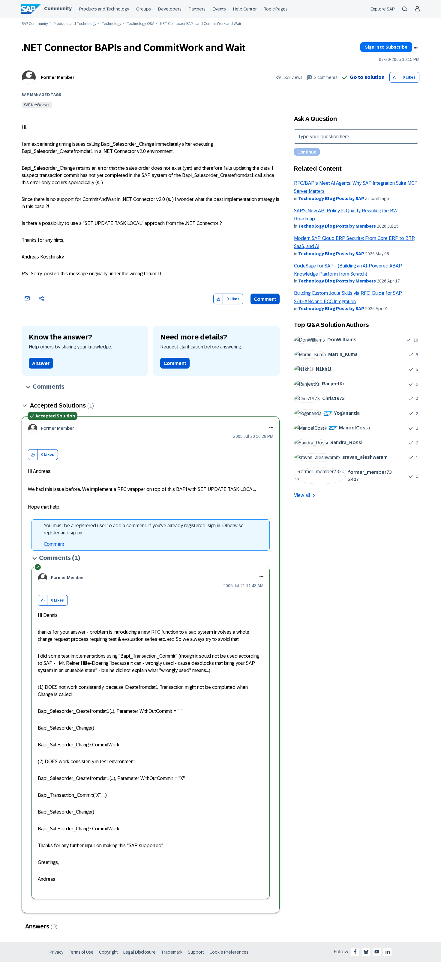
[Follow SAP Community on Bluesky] (366, 951)
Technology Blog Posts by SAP (331, 198)
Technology (111, 24)
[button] (394, 77)
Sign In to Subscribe (386, 47)
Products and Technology (104, 9)
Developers (170, 9)
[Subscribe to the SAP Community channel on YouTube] (376, 951)
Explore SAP (382, 9)
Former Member (57, 77)
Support (196, 952)
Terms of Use (81, 952)
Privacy (56, 952)
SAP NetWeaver (37, 105)
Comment (265, 299)
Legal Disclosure (139, 952)
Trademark (171, 952)
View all (302, 495)
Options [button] (415, 48)
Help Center (245, 9)
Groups (143, 9)
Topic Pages (276, 9)
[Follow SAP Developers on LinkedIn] (387, 951)
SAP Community (35, 24)
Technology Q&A (140, 24)
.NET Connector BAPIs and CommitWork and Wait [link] (200, 24)
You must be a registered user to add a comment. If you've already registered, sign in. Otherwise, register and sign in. (144, 529)
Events (219, 9)
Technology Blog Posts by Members (337, 226)
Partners (197, 9)
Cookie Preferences (228, 952)
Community (58, 8)
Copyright (108, 952)
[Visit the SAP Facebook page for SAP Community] (355, 951)
